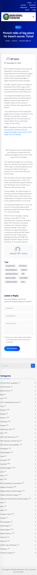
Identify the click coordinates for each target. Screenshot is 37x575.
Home (7, 41)
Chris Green (22, 266)
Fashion (4, 425)
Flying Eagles (6, 452)
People (4, 518)
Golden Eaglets (7, 468)
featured (24, 270)
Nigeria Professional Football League (15, 499)
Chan (3, 406)
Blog (3, 394)
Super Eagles (7, 529)
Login (34, 10)
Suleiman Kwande (11, 282)
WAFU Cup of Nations (9, 545)
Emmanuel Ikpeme (11, 270)
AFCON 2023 (6, 387)
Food (3, 456)
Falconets (5, 421)
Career (29, 3)
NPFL (3, 510)
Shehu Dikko (23, 278)
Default (4, 410)
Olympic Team (7, 514)
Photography (6, 522)
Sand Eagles (6, 526)
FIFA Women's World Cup (11, 441)
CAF (3, 398)
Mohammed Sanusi (12, 274)
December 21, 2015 (14, 63)
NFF (23, 274)
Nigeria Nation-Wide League (12, 491)
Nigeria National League (10, 495)
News (3, 475)
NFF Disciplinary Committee (12, 483)
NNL (3, 506)
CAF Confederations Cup (10, 402)
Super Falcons (7, 533)
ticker (23, 282)
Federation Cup (7, 429)
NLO (3, 502)
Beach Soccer (6, 391)
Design (4, 414)
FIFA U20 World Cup (9, 437)
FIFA (3, 433)
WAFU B (4, 537)
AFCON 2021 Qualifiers (10, 383)
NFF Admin (22, 253)
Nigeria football (10, 278)
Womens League (7, 553)
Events (18, 27)
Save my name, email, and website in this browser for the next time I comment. (18, 339)
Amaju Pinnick (10, 266)
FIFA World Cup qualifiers (11, 445)
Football (5, 460)
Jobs (3, 472)
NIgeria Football (8, 487)
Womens (5, 549)
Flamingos (5, 448)
